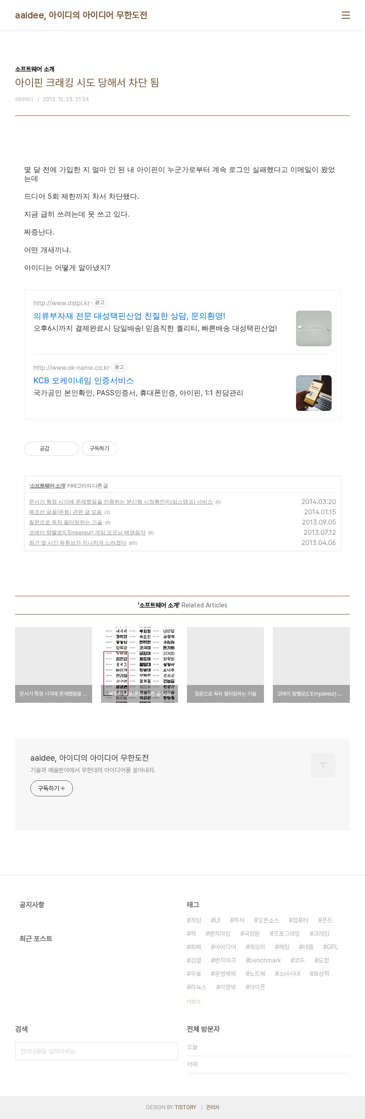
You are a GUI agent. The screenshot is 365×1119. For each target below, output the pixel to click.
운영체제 (225, 973)
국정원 (252, 933)
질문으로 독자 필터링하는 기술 (65, 522)
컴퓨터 (300, 920)
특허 (239, 920)
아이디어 (225, 947)
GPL (332, 947)
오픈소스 (268, 920)
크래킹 (321, 933)
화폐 (196, 947)
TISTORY (185, 1107)
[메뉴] (346, 15)
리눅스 (199, 987)
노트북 (257, 973)
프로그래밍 (286, 933)
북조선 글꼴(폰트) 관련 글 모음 (65, 511)
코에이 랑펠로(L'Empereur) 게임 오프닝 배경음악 (87, 532)
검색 (169, 1051)
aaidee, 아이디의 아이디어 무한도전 (81, 15)
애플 (308, 947)
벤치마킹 (220, 933)
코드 (299, 960)
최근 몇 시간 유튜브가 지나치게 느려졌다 (77, 542)
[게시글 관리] (68, 448)
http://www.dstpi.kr (61, 303)
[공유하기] (57, 448)
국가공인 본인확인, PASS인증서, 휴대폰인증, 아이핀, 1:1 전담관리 (138, 392)
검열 (196, 960)
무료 (196, 973)
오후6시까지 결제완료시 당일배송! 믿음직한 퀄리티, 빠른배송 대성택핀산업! (155, 328)
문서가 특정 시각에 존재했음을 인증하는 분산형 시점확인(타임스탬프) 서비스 (121, 501)
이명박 (228, 987)
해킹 (284, 947)
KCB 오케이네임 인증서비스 (83, 380)
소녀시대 (289, 973)
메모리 (257, 947)
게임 (196, 920)
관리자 (212, 1107)
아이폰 (257, 987)
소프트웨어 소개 (47, 485)
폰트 (327, 920)
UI (217, 920)
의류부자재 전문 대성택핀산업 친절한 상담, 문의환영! (129, 315)
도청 (323, 960)
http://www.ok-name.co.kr (71, 367)
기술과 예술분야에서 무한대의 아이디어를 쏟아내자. (92, 770)
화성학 (321, 973)
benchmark (265, 960)
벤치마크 (225, 960)
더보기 (193, 1002)
